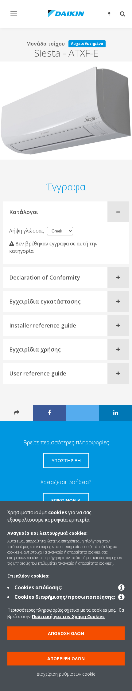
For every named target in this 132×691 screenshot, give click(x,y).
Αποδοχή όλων (66, 633)
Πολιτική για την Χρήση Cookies (68, 616)
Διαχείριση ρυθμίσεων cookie (66, 674)
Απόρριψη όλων (66, 658)
